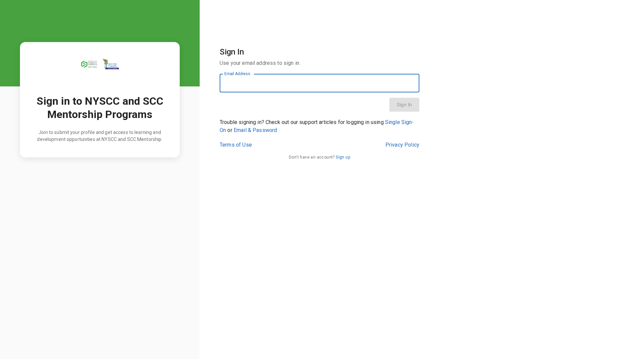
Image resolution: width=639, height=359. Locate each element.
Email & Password (255, 130)
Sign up (343, 157)
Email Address (237, 73)
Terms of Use (236, 145)
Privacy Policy (402, 145)
